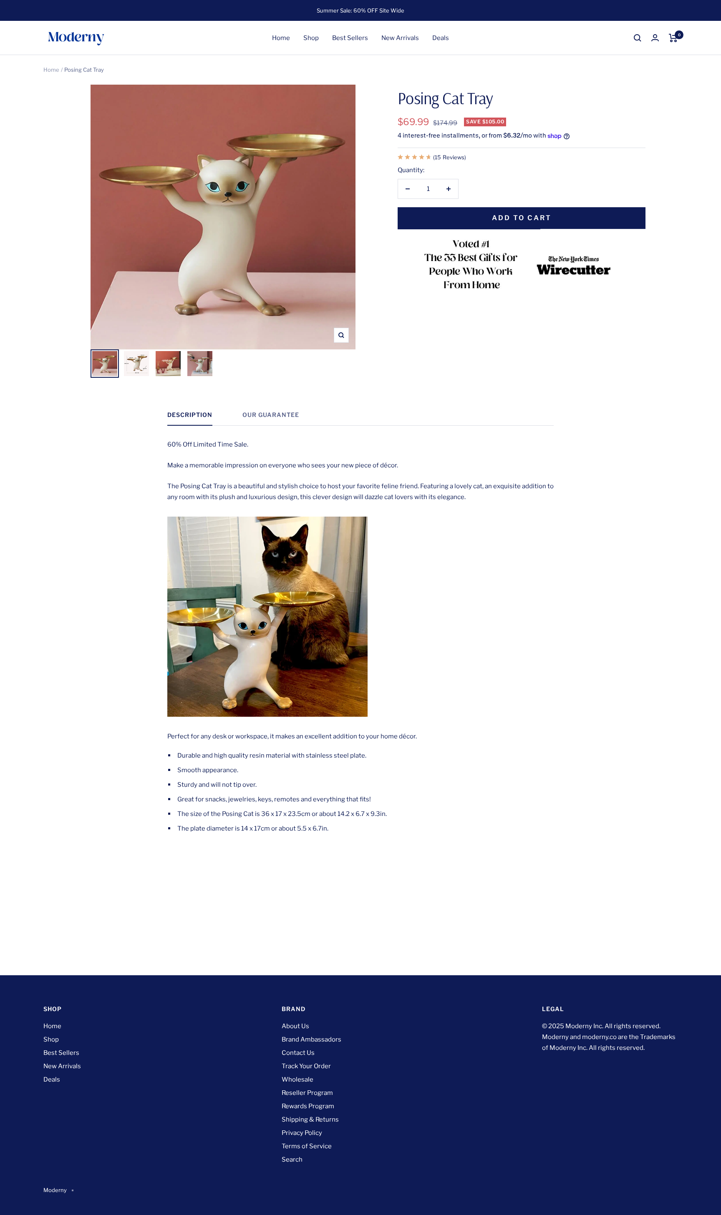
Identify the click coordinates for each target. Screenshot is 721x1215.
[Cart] (673, 38)
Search (292, 1159)
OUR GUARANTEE (270, 414)
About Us (295, 1026)
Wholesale (297, 1079)
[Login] (655, 37)
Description (189, 414)
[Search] (637, 38)
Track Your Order (306, 1066)
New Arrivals (400, 38)
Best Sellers (350, 38)
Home (281, 38)
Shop (311, 38)
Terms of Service (307, 1146)
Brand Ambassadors (311, 1039)
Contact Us (298, 1053)
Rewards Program (308, 1106)
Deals (440, 38)
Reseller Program (307, 1093)
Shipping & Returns (310, 1119)
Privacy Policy (302, 1133)
